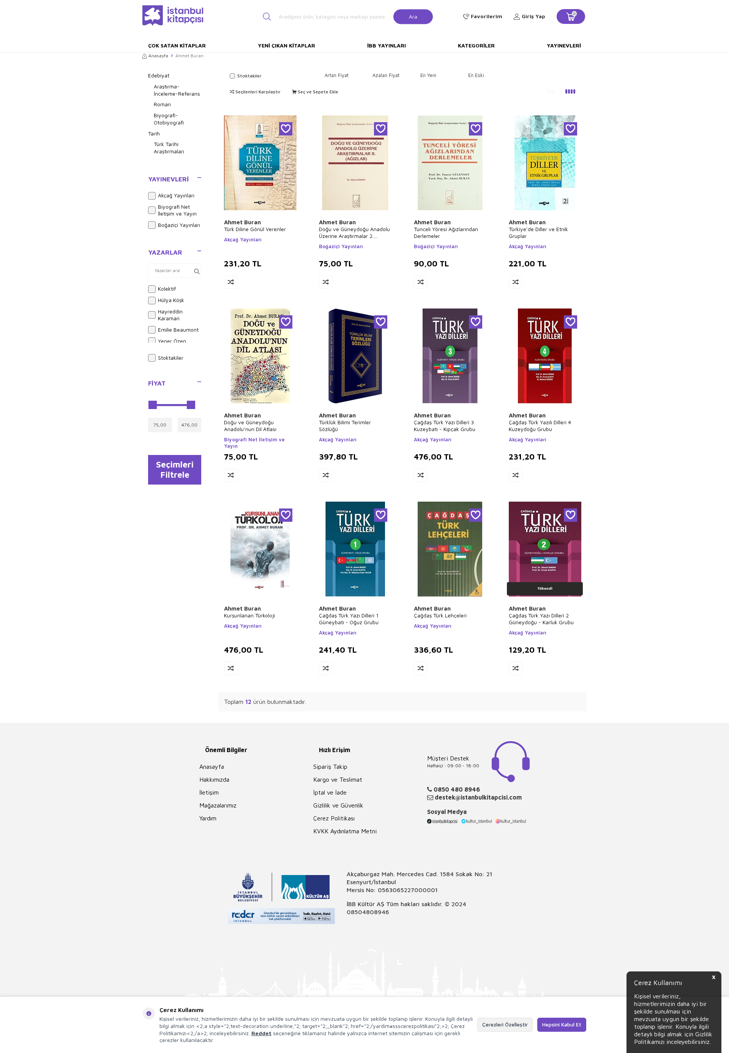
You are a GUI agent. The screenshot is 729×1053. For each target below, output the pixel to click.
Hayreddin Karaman (170, 315)
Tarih (154, 133)
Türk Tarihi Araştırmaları (169, 147)
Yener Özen (172, 341)
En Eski (476, 75)
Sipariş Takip (330, 766)
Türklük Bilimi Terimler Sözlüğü (345, 425)
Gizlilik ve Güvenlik (338, 805)
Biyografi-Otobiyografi (169, 119)
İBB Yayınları (386, 45)
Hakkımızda (214, 779)
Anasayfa (158, 55)
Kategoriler (476, 45)
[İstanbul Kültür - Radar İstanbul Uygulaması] (281, 917)
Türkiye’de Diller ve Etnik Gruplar (538, 232)
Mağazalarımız (218, 805)
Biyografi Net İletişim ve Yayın (177, 210)
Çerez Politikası (334, 818)
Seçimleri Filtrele (175, 469)
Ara (413, 16)
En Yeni (428, 75)
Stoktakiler (170, 357)
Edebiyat (158, 75)
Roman (162, 104)
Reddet (261, 1033)
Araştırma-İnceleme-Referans (177, 90)
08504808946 (368, 911)
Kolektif (167, 288)
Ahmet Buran (242, 222)
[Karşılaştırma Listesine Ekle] (230, 282)
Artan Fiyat (337, 75)
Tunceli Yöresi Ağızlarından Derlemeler (446, 232)
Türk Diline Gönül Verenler (255, 229)
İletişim (209, 792)
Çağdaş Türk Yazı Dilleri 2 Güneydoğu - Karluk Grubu (541, 618)
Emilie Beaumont (178, 329)
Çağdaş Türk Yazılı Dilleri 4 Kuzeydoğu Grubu (540, 425)
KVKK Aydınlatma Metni (345, 831)
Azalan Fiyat (385, 75)
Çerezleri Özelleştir (505, 1024)
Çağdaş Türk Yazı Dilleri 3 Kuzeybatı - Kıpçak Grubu (444, 425)
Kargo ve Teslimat (337, 779)
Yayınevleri (564, 45)
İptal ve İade (330, 792)
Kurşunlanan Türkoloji (249, 615)
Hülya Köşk (171, 300)
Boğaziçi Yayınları (179, 225)
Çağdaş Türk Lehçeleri (440, 615)
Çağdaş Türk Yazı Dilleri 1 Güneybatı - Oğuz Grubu (349, 618)
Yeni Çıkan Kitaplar (286, 45)
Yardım (207, 818)
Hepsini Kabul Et (561, 1024)
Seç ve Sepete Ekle (317, 91)
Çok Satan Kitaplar (177, 45)
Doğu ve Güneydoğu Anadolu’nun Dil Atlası (250, 425)
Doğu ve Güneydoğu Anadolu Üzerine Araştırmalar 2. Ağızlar (354, 232)
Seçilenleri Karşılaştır (257, 91)
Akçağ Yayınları (176, 195)
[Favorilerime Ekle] (285, 128)
